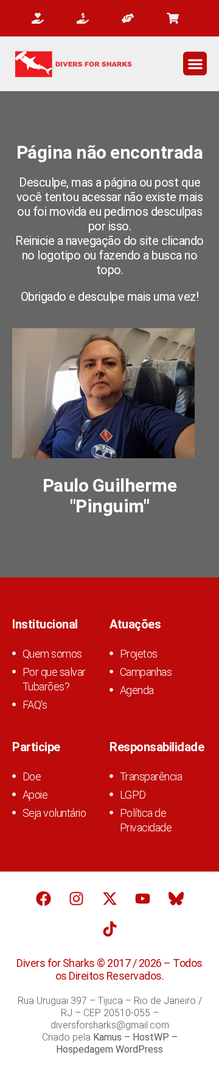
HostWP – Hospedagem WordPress (117, 1043)
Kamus (107, 1037)
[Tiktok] (109, 929)
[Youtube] (143, 899)
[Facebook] (43, 899)
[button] (195, 63)
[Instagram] (76, 899)
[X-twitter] (109, 899)
